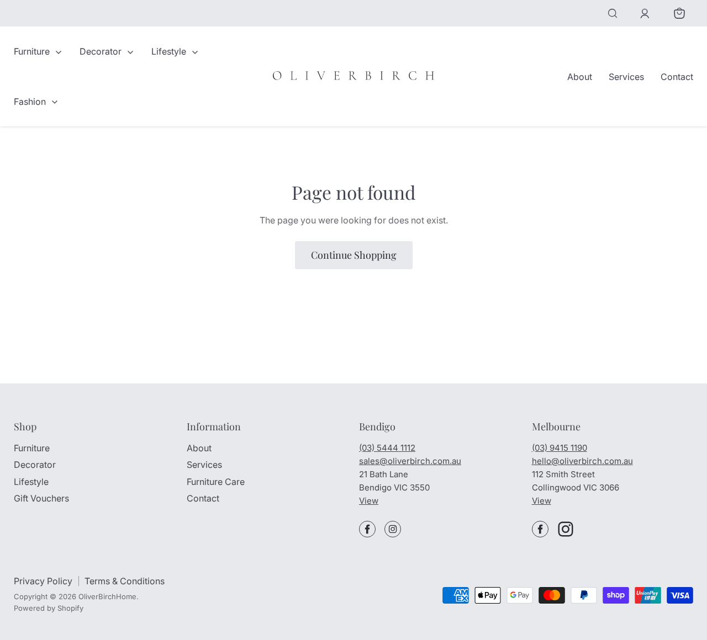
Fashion (31, 101)
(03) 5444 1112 (387, 447)
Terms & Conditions (125, 580)
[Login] (644, 13)
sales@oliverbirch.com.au (410, 461)
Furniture (33, 51)
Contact (677, 76)
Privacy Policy (43, 580)
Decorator (102, 51)
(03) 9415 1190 (559, 447)
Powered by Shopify (48, 608)
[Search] (612, 13)
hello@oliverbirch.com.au (582, 461)
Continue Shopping (354, 255)
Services (626, 76)
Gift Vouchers (41, 498)
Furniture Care (216, 481)
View (368, 500)
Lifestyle (169, 51)
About (579, 76)
